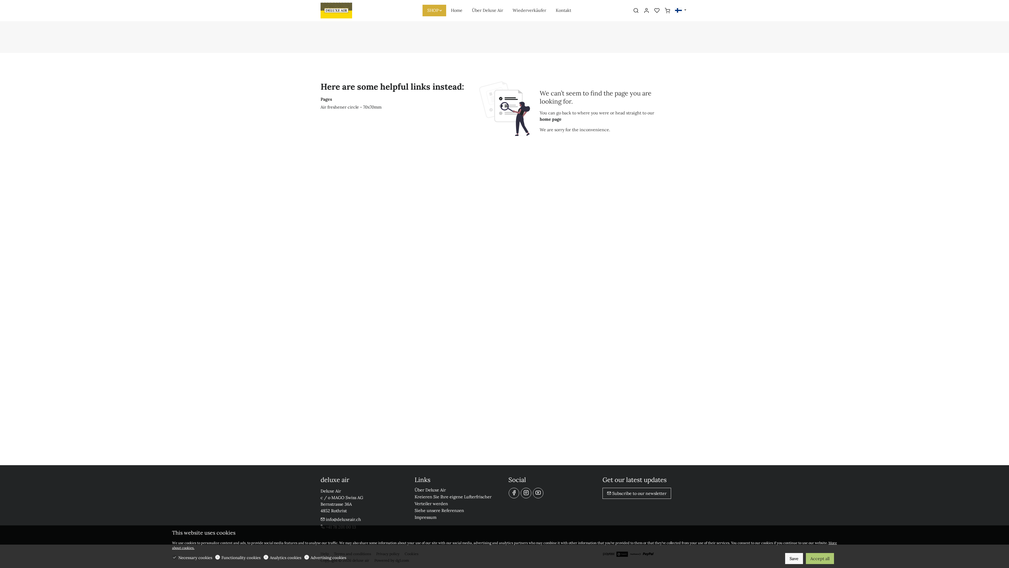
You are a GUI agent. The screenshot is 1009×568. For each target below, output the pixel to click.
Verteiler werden (431, 503)
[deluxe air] (343, 10)
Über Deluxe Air (430, 490)
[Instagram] (526, 493)
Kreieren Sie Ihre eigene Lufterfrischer (453, 496)
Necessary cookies (195, 557)
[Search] (636, 10)
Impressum (425, 517)
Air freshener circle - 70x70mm (351, 107)
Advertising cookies (328, 557)
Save (794, 558)
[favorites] (657, 10)
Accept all (820, 558)
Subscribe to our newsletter (639, 493)
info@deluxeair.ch (343, 519)
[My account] (646, 10)
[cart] (667, 10)
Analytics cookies (285, 557)
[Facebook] (514, 493)
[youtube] (538, 493)
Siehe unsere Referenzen (439, 510)
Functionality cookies (241, 557)
